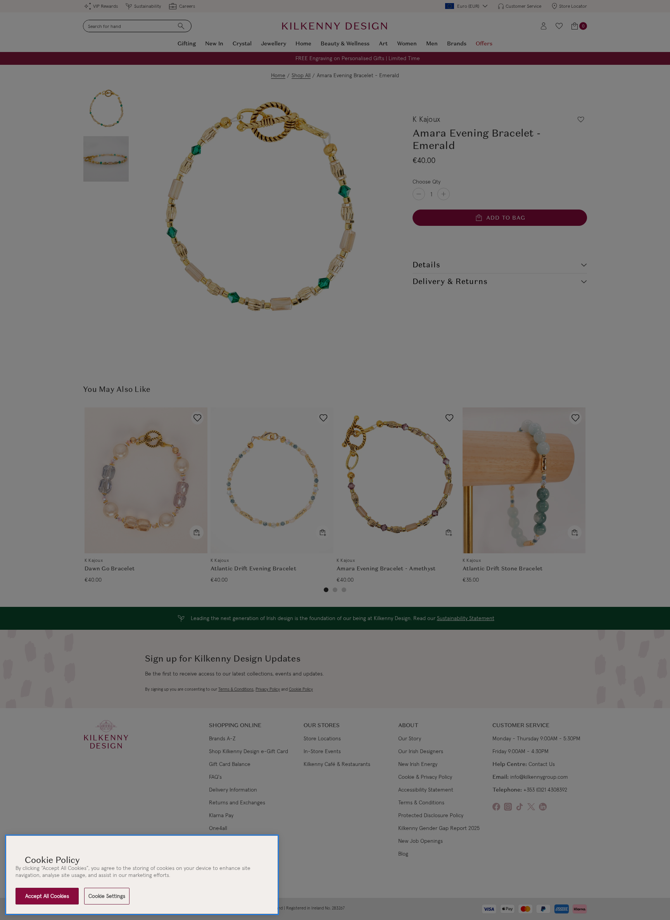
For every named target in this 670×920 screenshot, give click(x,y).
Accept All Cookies (47, 895)
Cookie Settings (106, 895)
